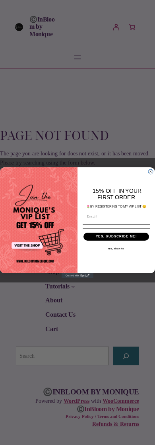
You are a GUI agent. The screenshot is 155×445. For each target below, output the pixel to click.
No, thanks (116, 248)
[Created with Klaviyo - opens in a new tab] (77, 275)
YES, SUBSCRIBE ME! (116, 236)
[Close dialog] (150, 171)
